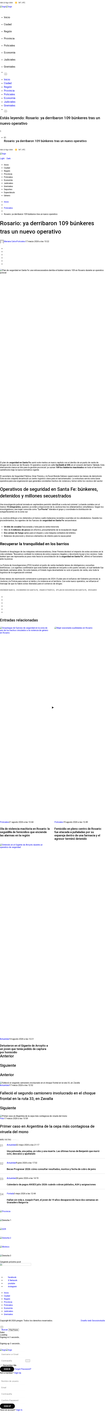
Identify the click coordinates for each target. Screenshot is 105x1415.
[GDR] (52, 1229)
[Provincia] (52, 1211)
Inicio (6, 165)
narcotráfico (47, 590)
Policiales (8, 177)
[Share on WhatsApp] (4, 255)
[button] (52, 139)
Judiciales (8, 183)
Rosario (93, 590)
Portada (10, 1193)
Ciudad (7, 168)
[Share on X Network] (4, 251)
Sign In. (19, 1410)
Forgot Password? (23, 1369)
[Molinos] (52, 1247)
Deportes (8, 189)
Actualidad (4, 1039)
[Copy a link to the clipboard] (4, 264)
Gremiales (8, 186)
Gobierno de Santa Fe (28, 590)
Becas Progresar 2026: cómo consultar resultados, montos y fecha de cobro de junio (51, 1169)
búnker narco (8, 590)
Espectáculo (9, 192)
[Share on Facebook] (4, 248)
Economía (8, 180)
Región (7, 171)
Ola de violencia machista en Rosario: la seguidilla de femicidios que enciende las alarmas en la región (25, 832)
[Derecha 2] (52, 1238)
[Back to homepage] (6, 1350)
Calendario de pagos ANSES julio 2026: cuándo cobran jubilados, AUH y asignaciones (51, 1184)
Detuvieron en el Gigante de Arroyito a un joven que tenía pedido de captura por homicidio (24, 1049)
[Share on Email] (4, 261)
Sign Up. (18, 1373)
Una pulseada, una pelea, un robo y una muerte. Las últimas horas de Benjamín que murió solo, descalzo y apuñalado (53, 1152)
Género (7, 195)
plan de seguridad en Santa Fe (71, 590)
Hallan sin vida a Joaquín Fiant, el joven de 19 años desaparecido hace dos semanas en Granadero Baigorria (52, 1201)
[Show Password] (27, 1360)
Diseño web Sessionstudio (93, 1320)
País (2, 1118)
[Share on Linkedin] (4, 258)
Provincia (8, 174)
